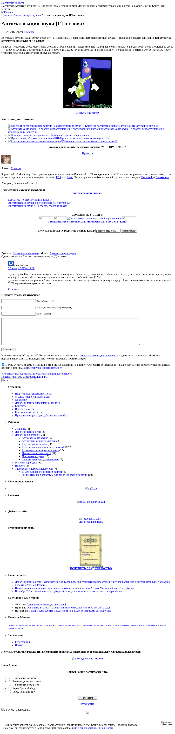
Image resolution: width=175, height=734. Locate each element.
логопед (89, 625)
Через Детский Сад (23, 688)
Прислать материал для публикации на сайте (41, 415)
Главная (6, 15)
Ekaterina (29, 31)
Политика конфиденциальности (33, 393)
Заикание (20, 428)
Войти (19, 645)
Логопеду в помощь (26, 434)
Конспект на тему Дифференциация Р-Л (24, 376)
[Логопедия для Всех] (91, 521)
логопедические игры (125, 625)
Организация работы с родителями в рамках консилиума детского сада (68, 607)
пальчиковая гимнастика (145, 625)
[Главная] (7, 12)
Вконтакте (162, 177)
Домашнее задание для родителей (70, 135)
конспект (28, 625)
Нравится (87, 153)
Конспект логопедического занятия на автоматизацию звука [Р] (122, 125)
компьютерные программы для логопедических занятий (55, 474)
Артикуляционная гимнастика (39, 441)
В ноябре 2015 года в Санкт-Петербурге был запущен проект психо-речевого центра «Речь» (69, 591)
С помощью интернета (25, 684)
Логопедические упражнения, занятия (37, 402)
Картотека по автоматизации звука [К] (30, 199)
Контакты (20, 405)
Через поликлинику (24, 691)
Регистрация (22, 641)
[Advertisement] (41, 246)
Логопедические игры (28, 431)
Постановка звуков (33, 456)
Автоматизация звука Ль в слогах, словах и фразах (37, 205)
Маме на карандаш (26, 462)
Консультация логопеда (28, 412)
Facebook (147, 177)
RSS (58, 177)
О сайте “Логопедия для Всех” (33, 396)
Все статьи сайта (25, 409)
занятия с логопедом (16, 625)
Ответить (13, 289)
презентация (160, 625)
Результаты (87, 703)
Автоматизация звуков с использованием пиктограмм (39, 202)
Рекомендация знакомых (26, 681)
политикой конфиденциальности (99, 355)
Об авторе (21, 399)
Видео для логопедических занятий (42, 471)
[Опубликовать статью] (91, 566)
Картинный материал (34, 444)
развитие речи (16, 628)
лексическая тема (79, 625)
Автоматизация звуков (26, 15)
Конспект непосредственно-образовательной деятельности (37, 373)
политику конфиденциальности (44, 367)
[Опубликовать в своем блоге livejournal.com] (94, 218)
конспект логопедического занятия (51, 625)
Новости (20, 465)
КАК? (123, 221)
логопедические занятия (104, 625)
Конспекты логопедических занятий (43, 447)
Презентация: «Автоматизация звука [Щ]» (84, 138)
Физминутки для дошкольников (40, 459)
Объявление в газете (24, 678)
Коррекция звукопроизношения (40, 450)
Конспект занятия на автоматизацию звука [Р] (91, 141)
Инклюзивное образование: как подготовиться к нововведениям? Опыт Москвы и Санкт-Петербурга (74, 588)
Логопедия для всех (12, 2)
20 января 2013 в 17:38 (21, 268)
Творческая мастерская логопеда (34, 468)
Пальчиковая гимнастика (36, 453)
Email (70, 177)
